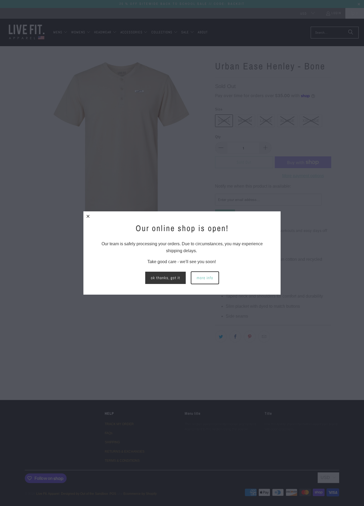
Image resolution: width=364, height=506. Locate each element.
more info (205, 277)
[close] (88, 216)
